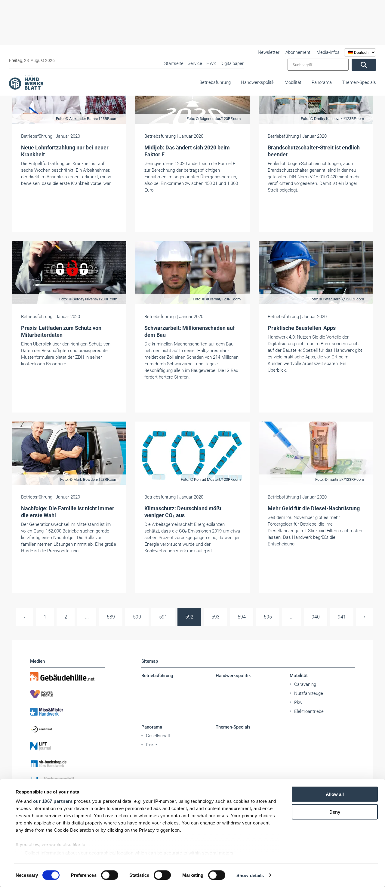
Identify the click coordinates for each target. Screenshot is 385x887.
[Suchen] (364, 65)
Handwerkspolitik (257, 82)
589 (111, 617)
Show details (250, 875)
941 (342, 617)
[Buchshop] (67, 764)
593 (215, 617)
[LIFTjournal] (67, 746)
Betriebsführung (215, 82)
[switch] (109, 875)
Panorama (322, 82)
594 (242, 617)
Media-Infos (328, 52)
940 (316, 617)
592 (189, 617)
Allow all (335, 794)
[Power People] (67, 694)
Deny (334, 811)
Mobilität (293, 82)
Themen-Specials (359, 82)
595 (268, 617)
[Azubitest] (67, 729)
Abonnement (297, 52)
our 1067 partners (53, 801)
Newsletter (268, 52)
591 (163, 617)
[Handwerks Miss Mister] (67, 711)
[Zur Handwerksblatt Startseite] (26, 82)
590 (137, 617)
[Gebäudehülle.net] (67, 676)
